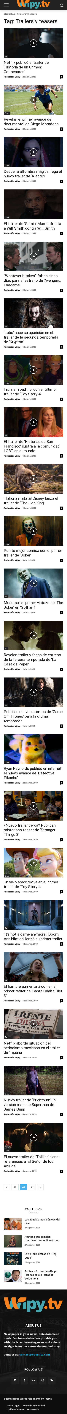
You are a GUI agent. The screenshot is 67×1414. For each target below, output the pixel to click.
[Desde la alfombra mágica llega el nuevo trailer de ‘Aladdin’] (33, 152)
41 (32, 1187)
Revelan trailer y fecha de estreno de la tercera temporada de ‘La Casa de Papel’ (32, 659)
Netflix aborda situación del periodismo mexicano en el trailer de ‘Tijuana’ (32, 1048)
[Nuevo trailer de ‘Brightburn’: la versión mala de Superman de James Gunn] (33, 1080)
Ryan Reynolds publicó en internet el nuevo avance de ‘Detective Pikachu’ (32, 773)
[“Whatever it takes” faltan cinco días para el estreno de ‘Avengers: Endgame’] (33, 256)
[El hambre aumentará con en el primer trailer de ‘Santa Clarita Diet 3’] (33, 967)
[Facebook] (24, 1380)
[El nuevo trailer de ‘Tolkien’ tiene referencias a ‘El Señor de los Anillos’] (33, 1137)
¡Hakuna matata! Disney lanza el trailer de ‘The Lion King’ (31, 500)
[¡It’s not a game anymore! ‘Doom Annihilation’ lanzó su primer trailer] (33, 915)
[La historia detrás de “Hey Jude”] (13, 1258)
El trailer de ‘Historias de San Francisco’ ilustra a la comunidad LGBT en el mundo (32, 446)
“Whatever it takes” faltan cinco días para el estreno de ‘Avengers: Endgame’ (32, 280)
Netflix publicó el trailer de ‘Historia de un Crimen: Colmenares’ (26, 67)
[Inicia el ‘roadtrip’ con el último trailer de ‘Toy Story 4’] (33, 370)
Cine (7, 113)
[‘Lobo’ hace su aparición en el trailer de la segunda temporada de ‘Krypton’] (33, 313)
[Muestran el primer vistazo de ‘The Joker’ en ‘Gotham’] (33, 583)
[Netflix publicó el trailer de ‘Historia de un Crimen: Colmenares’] (33, 43)
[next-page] (40, 1187)
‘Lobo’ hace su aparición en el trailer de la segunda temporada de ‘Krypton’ (31, 337)
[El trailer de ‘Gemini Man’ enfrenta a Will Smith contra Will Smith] (33, 204)
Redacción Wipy (12, 76)
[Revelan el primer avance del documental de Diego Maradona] (33, 100)
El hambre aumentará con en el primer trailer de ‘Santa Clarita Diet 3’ (33, 991)
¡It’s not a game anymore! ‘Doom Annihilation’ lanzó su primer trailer (33, 936)
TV (6, 56)
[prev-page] (7, 1187)
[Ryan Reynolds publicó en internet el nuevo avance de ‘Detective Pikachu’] (33, 749)
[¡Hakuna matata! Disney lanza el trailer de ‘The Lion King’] (33, 479)
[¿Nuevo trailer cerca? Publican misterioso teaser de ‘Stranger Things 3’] (33, 806)
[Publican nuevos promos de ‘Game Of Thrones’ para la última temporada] (33, 692)
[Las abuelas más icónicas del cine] (13, 1224)
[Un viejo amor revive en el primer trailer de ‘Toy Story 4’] (33, 862)
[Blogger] (15, 1380)
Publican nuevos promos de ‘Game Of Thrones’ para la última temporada (33, 716)
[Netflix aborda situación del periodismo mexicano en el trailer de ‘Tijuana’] (33, 1024)
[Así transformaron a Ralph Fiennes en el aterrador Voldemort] (13, 1276)
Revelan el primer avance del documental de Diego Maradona (31, 121)
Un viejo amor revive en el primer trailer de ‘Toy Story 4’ (31, 884)
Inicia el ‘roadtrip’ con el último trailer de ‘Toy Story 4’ (30, 391)
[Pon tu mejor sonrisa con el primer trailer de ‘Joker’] (33, 531)
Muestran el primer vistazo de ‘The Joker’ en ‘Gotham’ (33, 605)
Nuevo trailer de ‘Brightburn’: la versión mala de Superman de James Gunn (30, 1105)
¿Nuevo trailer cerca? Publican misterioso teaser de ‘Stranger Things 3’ (30, 830)
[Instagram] (42, 1380)
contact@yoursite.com (34, 1354)
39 (15, 1187)
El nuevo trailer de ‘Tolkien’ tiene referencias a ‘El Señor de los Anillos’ (31, 1161)
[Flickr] (33, 1380)
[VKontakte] (51, 1380)
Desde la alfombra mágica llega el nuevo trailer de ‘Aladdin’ (33, 173)
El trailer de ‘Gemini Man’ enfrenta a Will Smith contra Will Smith (32, 226)
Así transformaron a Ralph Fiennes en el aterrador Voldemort (41, 1275)
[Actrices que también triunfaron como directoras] (13, 1241)
